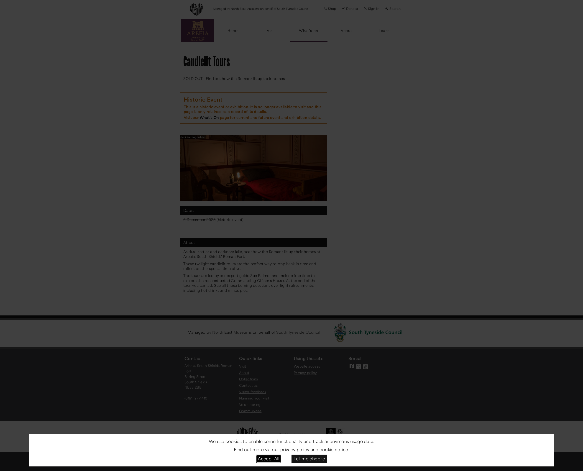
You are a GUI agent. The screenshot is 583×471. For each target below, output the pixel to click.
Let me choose (309, 458)
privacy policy (294, 449)
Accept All (268, 458)
